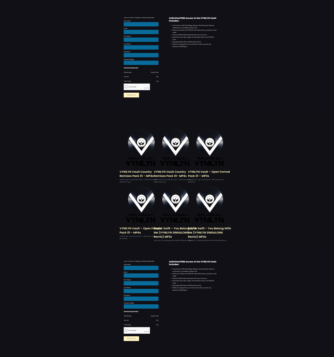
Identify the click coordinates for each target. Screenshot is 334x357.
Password (127, 52)
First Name (127, 36)
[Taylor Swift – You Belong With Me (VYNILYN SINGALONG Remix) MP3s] (175, 199)
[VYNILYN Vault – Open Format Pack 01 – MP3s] (210, 143)
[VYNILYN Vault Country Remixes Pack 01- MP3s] (175, 143)
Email (125, 28)
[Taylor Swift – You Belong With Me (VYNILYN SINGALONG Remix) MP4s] (210, 199)
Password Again (129, 59)
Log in (125, 17)
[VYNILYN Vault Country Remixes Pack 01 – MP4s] (141, 143)
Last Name (127, 44)
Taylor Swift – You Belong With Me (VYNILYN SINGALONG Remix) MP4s (209, 232)
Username (127, 21)
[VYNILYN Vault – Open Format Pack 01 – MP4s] (141, 199)
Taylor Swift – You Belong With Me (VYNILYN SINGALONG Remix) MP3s (175, 232)
